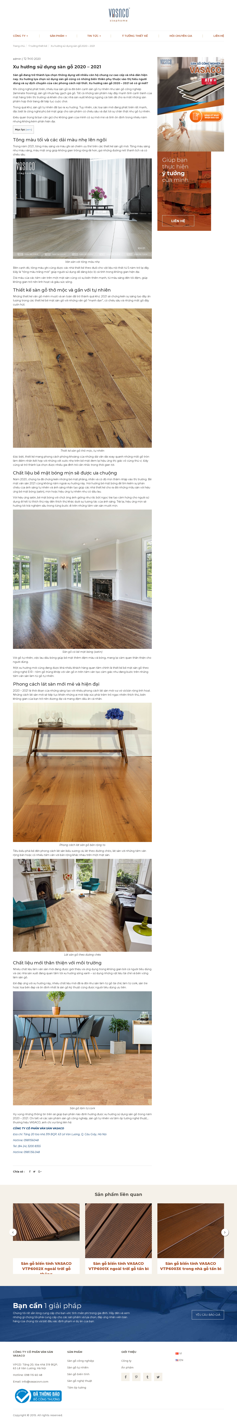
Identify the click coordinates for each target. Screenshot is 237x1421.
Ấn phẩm (127, 1367)
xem (28, 129)
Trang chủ (19, 45)
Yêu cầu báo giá (208, 1314)
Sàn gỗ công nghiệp (80, 1361)
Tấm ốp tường (76, 1387)
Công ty (19, 36)
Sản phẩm (57, 36)
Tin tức (93, 36)
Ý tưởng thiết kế (135, 36)
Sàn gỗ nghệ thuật (79, 1381)
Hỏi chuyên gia (181, 36)
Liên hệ (218, 36)
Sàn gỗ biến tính (78, 1374)
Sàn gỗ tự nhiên (78, 1367)
